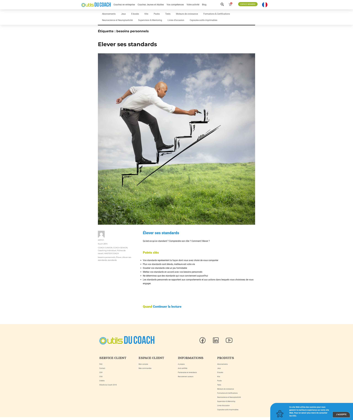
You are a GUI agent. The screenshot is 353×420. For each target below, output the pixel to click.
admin (101, 240)
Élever (119, 257)
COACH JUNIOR (105, 247)
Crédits (102, 381)
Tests (167, 14)
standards (112, 260)
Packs (157, 14)
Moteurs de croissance (187, 14)
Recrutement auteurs (185, 377)
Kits (146, 14)
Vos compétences (175, 4)
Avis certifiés (182, 368)
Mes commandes (145, 368)
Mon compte (143, 364)
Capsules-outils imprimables (203, 20)
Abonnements (109, 14)
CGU (101, 377)
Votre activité (193, 4)
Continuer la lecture (167, 306)
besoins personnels (106, 257)
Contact (102, 368)
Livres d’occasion (176, 20)
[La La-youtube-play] (229, 340)
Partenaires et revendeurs (187, 372)
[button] (222, 4)
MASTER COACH (111, 253)
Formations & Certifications (216, 14)
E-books (135, 14)
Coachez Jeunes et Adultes (151, 4)
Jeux (123, 14)
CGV (101, 372)
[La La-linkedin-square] (215, 340)
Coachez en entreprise (124, 4)
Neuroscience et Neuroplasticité (117, 20)
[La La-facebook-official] (202, 340)
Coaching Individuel (107, 250)
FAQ (100, 364)
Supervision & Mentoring (150, 20)
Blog (204, 4)
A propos (181, 364)
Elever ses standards (127, 44)
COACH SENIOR (120, 247)
